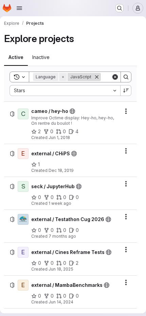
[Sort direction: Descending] (126, 90)
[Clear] (115, 77)
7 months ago (62, 236)
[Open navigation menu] (19, 8)
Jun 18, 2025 (61, 269)
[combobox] (65, 90)
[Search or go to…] (119, 8)
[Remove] (97, 77)
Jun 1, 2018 (59, 137)
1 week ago (60, 203)
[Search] (126, 77)
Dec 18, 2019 (61, 170)
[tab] (16, 57)
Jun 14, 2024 (61, 301)
